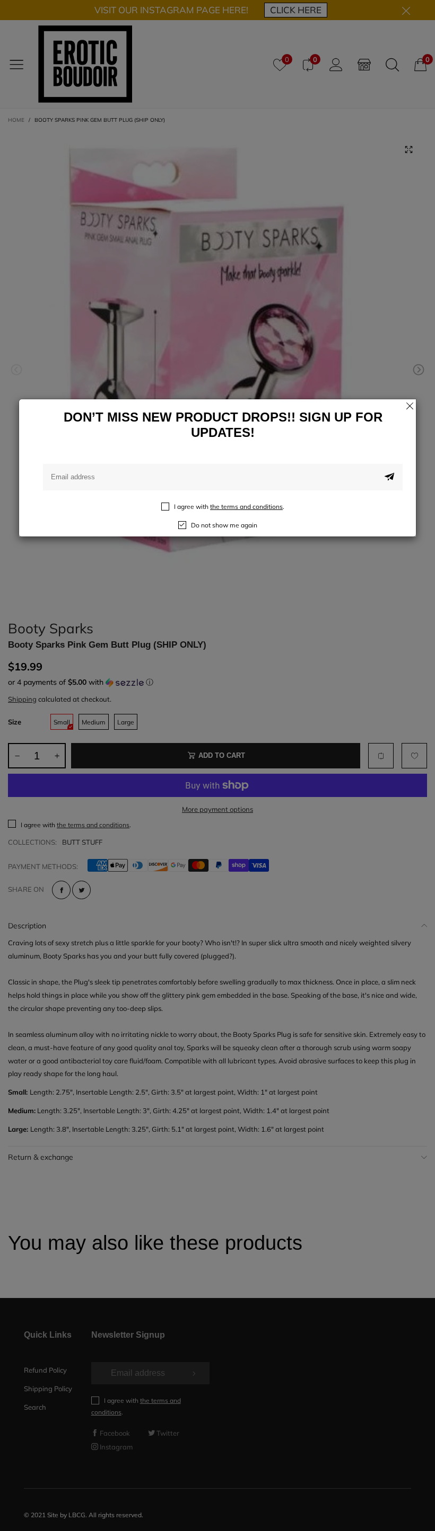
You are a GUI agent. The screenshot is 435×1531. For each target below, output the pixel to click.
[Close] (409, 405)
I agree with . (229, 507)
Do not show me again (224, 525)
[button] (389, 477)
